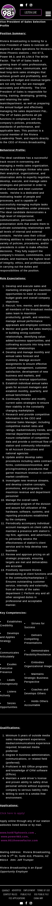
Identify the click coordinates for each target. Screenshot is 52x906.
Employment (29, 890)
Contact (6, 890)
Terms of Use (43, 890)
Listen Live (31, 12)
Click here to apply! (12, 813)
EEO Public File (41, 894)
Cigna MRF (38, 898)
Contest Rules (10, 894)
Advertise (16, 890)
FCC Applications (17, 898)
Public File (26, 894)
